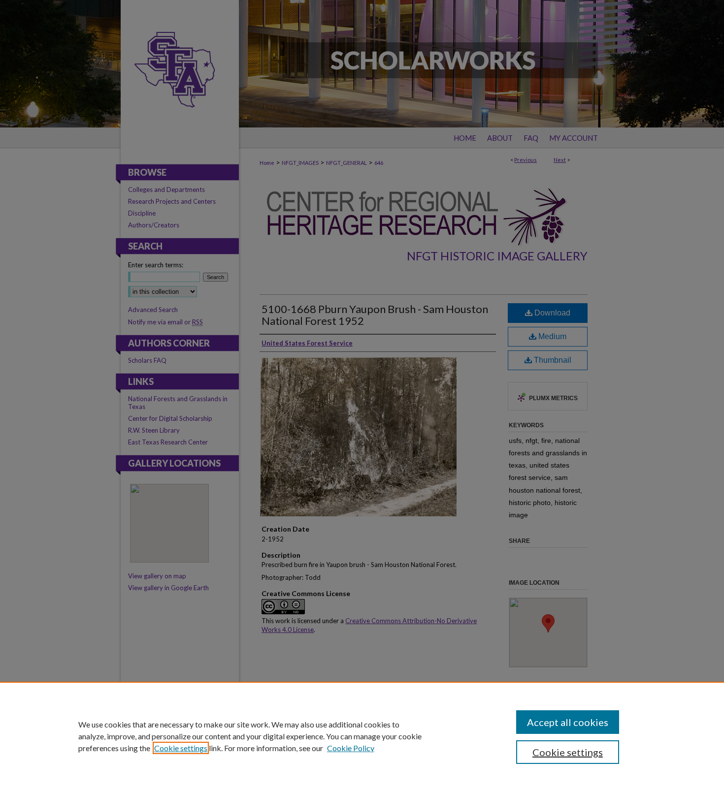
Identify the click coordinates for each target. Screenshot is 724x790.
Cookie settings (180, 748)
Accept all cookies (567, 722)
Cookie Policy (350, 748)
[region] (362, 736)
